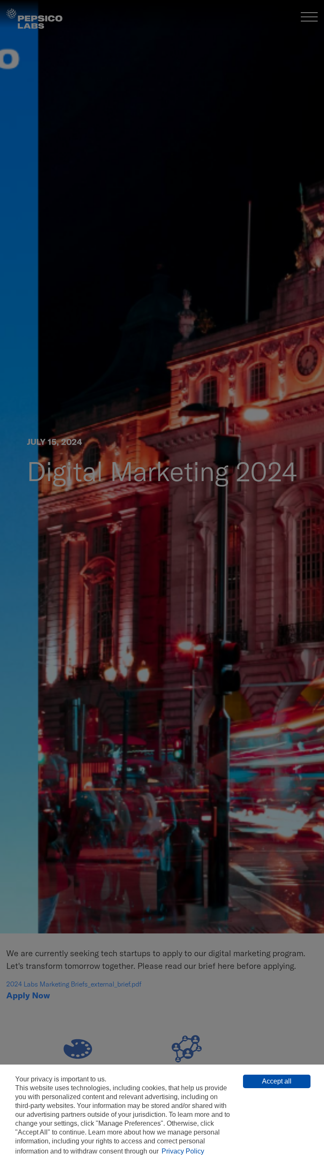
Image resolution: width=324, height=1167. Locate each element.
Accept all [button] (277, 1081)
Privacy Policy (183, 1151)
